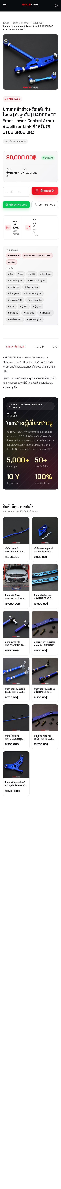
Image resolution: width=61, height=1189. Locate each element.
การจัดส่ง (39, 346)
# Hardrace (45, 274)
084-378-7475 (47, 204)
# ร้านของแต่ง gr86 (32, 293)
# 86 (10, 274)
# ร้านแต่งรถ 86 (34, 300)
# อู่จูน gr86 (28, 312)
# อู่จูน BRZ (13, 312)
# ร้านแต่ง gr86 (15, 300)
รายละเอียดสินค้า (16, 346)
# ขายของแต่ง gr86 (36, 280)
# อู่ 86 (11, 306)
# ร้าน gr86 (13, 293)
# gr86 (31, 274)
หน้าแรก (6, 23)
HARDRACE (37, 23)
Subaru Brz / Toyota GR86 (37, 255)
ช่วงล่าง (24, 23)
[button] (56, 6)
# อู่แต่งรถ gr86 (34, 319)
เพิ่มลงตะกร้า (47, 190)
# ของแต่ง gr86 (15, 280)
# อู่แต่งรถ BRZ (15, 319)
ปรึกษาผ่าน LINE (18, 204)
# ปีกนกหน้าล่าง (31, 287)
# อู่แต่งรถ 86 (46, 312)
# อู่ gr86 (37, 306)
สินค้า (15, 23)
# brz (20, 274)
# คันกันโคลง (13, 287)
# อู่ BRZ (23, 306)
